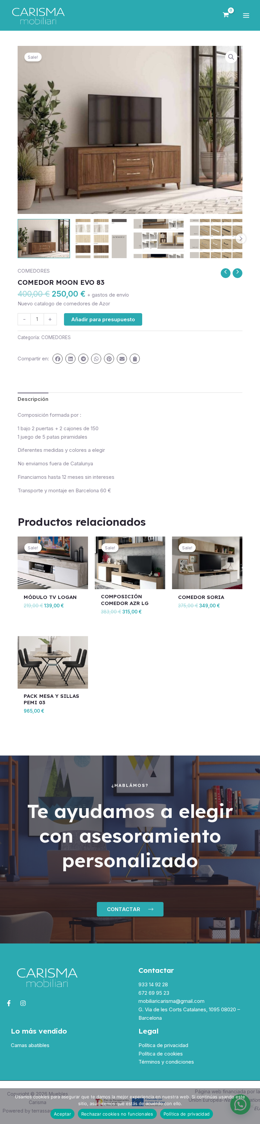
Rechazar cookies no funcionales (117, 1114)
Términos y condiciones (166, 1062)
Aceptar (62, 1114)
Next (241, 239)
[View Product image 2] (101, 238)
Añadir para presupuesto (103, 319)
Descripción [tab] (33, 399)
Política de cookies (160, 1053)
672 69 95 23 (153, 993)
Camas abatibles (30, 1045)
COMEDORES (34, 271)
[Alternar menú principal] (246, 15)
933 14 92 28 (153, 984)
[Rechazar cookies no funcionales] (251, 1106)
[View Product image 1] (44, 238)
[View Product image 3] (158, 238)
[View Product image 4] (216, 238)
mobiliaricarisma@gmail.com (171, 1001)
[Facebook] (9, 1003)
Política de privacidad (163, 1045)
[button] (231, 57)
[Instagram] (23, 1003)
